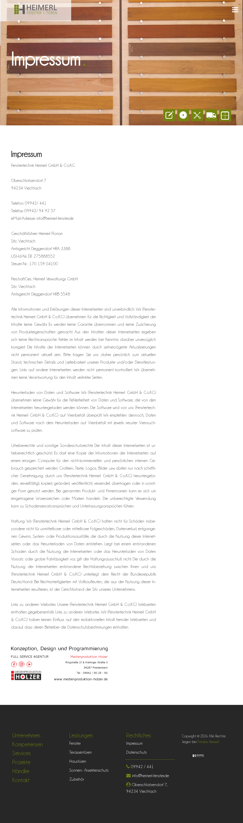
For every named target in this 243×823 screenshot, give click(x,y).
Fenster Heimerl (208, 742)
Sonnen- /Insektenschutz (89, 770)
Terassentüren (80, 752)
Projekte (21, 762)
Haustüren (77, 761)
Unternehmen (26, 735)
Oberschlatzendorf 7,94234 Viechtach (147, 787)
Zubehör (76, 779)
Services (21, 753)
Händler (20, 771)
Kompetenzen (27, 744)
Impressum (134, 743)
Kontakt (20, 780)
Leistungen (81, 735)
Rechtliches (138, 735)
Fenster (75, 743)
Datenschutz (136, 752)
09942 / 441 (142, 766)
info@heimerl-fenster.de (150, 775)
